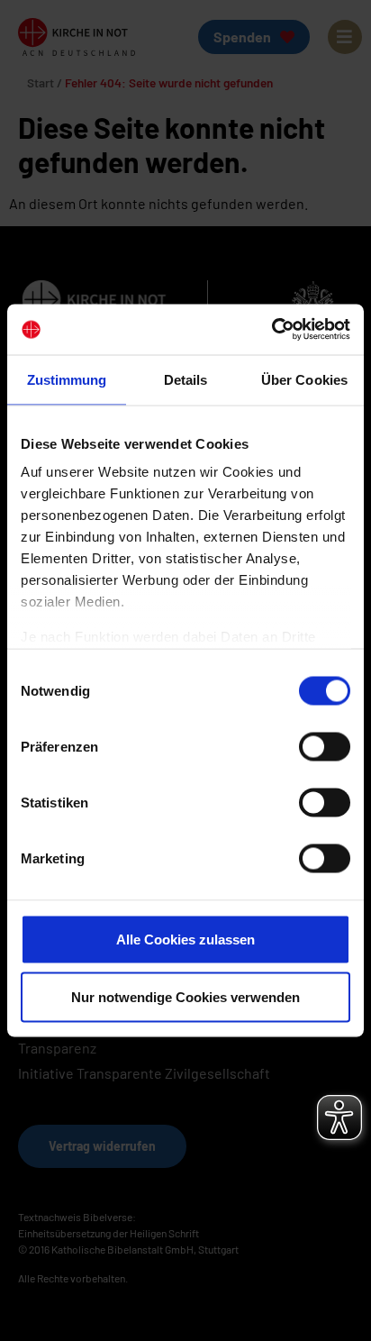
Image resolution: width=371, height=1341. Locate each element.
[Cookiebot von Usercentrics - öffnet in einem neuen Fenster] (271, 330)
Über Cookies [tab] (304, 379)
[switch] (324, 746)
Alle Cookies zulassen (185, 938)
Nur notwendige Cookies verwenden (185, 996)
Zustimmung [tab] (67, 379)
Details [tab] (186, 379)
